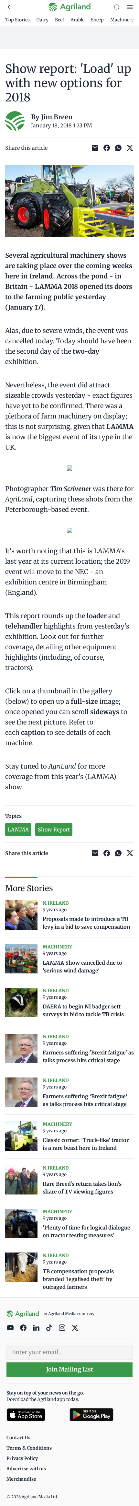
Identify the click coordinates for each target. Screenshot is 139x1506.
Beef (59, 20)
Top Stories (17, 20)
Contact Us (18, 1438)
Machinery (122, 20)
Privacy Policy (22, 1458)
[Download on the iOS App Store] (35, 1414)
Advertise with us (26, 1469)
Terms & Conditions (29, 1448)
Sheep (97, 20)
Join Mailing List (69, 1369)
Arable (77, 20)
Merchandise (21, 1479)
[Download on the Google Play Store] (101, 1414)
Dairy (42, 20)
